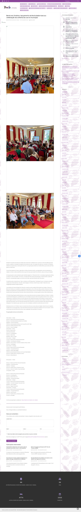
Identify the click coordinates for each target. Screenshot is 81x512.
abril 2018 (64, 337)
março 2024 (64, 158)
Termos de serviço (41, 436)
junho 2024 (64, 150)
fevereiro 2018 (65, 342)
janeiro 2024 (64, 163)
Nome (7, 428)
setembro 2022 (65, 206)
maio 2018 (64, 334)
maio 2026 (64, 99)
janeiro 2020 (64, 281)
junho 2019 (64, 299)
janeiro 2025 (64, 137)
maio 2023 (64, 185)
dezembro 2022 (65, 198)
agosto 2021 (64, 241)
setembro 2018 (65, 324)
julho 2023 (64, 179)
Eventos (63, 361)
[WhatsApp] (6, 1)
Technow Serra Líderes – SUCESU (72, 56)
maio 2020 (64, 270)
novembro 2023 (65, 169)
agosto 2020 (64, 262)
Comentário (9, 418)
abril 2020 (64, 273)
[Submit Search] (78, 1)
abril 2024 (64, 155)
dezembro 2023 (65, 166)
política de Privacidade (32, 436)
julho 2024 (64, 147)
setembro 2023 (65, 174)
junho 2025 (64, 129)
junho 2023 (64, 182)
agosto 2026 (64, 91)
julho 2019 (64, 297)
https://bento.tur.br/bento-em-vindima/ (30, 400)
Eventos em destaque (66, 364)
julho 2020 (64, 265)
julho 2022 (64, 211)
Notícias (63, 369)
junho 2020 (64, 267)
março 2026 (64, 105)
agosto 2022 (64, 209)
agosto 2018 (64, 326)
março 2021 (64, 251)
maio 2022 (64, 217)
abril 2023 (64, 187)
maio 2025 (64, 131)
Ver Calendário (64, 58)
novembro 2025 (65, 115)
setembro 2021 (65, 238)
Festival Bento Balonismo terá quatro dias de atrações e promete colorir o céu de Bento (16, 447)
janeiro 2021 (64, 254)
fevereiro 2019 (65, 310)
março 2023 (64, 190)
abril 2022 (64, 219)
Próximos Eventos (65, 372)
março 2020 (64, 276)
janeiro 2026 (64, 110)
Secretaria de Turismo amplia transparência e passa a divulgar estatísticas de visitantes (16, 458)
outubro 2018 (64, 321)
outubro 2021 (64, 235)
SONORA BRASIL (69, 27)
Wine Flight (68, 19)
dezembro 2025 (65, 113)
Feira (63, 367)
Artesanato (64, 358)
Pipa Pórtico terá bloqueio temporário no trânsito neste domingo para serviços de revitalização (70, 82)
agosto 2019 (64, 294)
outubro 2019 (64, 289)
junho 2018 (64, 332)
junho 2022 (64, 214)
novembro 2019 (65, 286)
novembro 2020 (65, 260)
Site (41, 428)
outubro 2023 (65, 171)
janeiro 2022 (64, 227)
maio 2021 (64, 246)
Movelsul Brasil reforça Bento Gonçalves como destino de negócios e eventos (41, 458)
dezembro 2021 (65, 230)
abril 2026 (64, 102)
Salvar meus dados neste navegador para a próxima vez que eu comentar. (22, 434)
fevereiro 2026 (65, 107)
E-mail (24, 428)
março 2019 (64, 308)
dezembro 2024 (65, 139)
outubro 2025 (65, 118)
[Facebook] (2, 1)
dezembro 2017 (65, 348)
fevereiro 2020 (65, 278)
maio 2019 (64, 302)
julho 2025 (64, 126)
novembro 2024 (65, 142)
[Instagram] (4, 1)
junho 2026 (64, 97)
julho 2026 (64, 94)
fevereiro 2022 (65, 225)
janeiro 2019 (64, 313)
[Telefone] (8, 1)
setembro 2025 (65, 121)
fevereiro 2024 (65, 161)
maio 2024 (64, 153)
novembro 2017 (65, 350)
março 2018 (64, 340)
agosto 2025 (64, 123)
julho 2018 (64, 329)
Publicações (64, 375)
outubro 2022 (65, 203)
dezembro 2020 (65, 257)
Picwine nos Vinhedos (70, 48)
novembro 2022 (65, 201)
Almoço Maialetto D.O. (70, 41)
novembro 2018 (65, 318)
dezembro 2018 (65, 316)
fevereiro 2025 (65, 134)
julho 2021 (64, 243)
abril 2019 (64, 305)
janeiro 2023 (64, 195)
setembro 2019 (65, 292)
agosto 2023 (64, 177)
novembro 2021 (65, 233)
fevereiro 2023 (65, 193)
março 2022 (64, 222)
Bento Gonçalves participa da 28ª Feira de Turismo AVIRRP (40, 447)
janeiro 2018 (64, 345)
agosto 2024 (64, 145)
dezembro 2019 (65, 283)
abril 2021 (64, 249)
